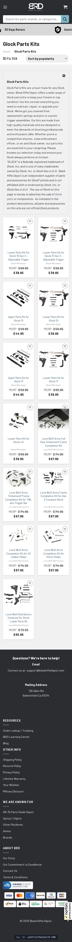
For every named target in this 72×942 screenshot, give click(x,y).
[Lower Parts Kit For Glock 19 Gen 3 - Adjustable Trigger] (18, 232)
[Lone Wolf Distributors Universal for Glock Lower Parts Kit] (18, 594)
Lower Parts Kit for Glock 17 (53, 379)
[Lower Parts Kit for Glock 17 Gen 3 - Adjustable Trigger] (53, 232)
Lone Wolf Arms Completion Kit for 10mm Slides (53, 553)
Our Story (9, 858)
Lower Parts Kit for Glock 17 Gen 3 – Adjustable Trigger (53, 256)
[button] (68, 912)
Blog (6, 743)
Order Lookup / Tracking (18, 730)
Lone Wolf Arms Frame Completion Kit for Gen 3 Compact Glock (53, 496)
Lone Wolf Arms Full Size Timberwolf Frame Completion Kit (53, 442)
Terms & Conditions (15, 877)
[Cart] (65, 7)
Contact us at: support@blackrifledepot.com (36, 670)
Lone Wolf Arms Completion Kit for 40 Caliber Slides (18, 553)
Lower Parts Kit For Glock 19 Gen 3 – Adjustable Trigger (19, 256)
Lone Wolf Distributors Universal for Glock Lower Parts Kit (19, 618)
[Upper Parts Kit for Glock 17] (18, 358)
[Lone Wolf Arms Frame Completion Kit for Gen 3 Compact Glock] (53, 478)
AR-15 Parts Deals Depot (18, 812)
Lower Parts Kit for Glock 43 (18, 440)
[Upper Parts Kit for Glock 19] (18, 297)
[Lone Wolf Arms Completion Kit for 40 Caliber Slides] (18, 535)
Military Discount (13, 791)
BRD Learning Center (16, 736)
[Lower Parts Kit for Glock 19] (53, 297)
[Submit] (65, 19)
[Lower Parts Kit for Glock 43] (18, 419)
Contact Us (10, 870)
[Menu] (5, 7)
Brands (7, 837)
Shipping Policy (12, 759)
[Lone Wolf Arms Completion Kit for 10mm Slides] (53, 535)
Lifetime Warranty (14, 778)
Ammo (7, 831)
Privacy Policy (11, 772)
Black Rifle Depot (18, 263)
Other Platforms (13, 824)
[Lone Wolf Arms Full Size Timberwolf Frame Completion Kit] (53, 419)
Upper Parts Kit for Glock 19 (18, 318)
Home (6, 51)
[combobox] (32, 19)
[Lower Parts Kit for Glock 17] (53, 358)
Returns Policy (12, 766)
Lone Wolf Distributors (54, 449)
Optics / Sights (12, 818)
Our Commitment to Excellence (22, 864)
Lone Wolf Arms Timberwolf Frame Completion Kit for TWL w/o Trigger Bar (18, 498)
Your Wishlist (11, 785)
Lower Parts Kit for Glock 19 (53, 318)
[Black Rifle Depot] (36, 7)
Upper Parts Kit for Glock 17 (18, 379)
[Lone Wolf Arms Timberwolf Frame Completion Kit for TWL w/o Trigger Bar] (18, 478)
